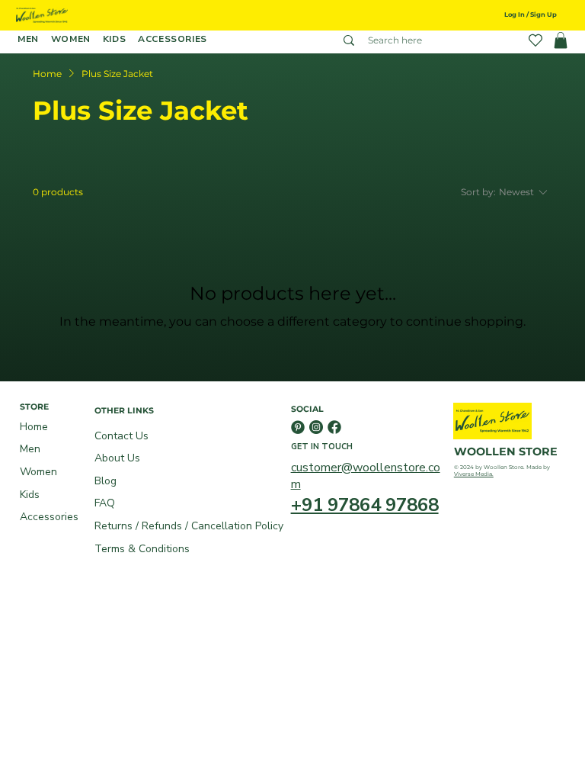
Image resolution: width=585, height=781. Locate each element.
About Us (117, 458)
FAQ (104, 503)
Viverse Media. (474, 474)
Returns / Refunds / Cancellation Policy (188, 526)
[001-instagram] (316, 427)
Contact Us (121, 436)
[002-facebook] (334, 427)
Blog (105, 481)
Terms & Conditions (142, 549)
